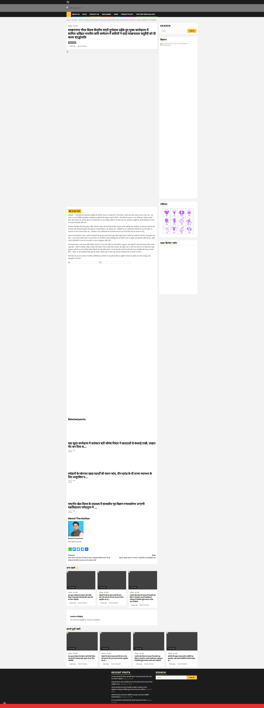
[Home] (69, 14)
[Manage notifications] (4, 703)
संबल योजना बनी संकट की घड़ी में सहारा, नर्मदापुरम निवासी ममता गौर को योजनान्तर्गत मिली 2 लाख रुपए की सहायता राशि (89, 557)
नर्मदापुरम (70, 26)
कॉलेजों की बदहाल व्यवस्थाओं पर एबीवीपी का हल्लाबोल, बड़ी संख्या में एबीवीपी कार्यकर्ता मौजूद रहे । (181, 658)
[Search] (196, 14)
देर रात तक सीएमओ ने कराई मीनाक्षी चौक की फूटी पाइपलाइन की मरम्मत (128, 700)
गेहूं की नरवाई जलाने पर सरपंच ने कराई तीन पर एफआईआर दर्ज (137, 556)
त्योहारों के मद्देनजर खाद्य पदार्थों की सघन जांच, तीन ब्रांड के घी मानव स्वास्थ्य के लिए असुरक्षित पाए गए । (111, 597)
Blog (84, 14)
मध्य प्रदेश (75, 26)
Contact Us (94, 14)
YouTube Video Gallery (145, 14)
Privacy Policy (127, 14)
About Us (76, 14)
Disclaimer (106, 14)
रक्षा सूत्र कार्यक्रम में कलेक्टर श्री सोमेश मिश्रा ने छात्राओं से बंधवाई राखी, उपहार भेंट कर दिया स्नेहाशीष (80, 597)
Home (116, 14)
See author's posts (75, 542)
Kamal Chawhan (82, 46)
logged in (82, 620)
